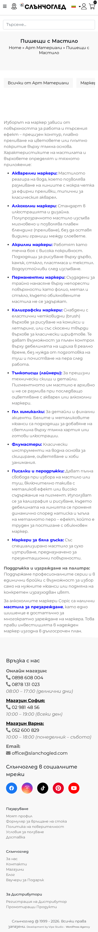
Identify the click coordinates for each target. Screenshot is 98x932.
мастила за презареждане (33, 606)
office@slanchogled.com (40, 753)
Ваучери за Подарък (25, 880)
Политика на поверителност (35, 826)
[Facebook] (11, 788)
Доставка (15, 837)
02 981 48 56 (25, 707)
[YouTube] (73, 788)
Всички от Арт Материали (38, 82)
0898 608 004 (27, 677)
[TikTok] (42, 788)
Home (15, 47)
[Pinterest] (58, 788)
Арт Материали (43, 47)
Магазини (15, 869)
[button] (74, 6)
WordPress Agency (78, 926)
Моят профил (19, 816)
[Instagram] (27, 788)
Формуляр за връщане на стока (36, 821)
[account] (84, 6)
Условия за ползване (25, 832)
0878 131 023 (26, 684)
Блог (10, 874)
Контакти (16, 864)
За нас (12, 859)
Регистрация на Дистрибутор (36, 901)
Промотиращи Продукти (31, 907)
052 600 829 (25, 730)
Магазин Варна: (25, 723)
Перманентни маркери (38, 277)
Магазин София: (25, 700)
